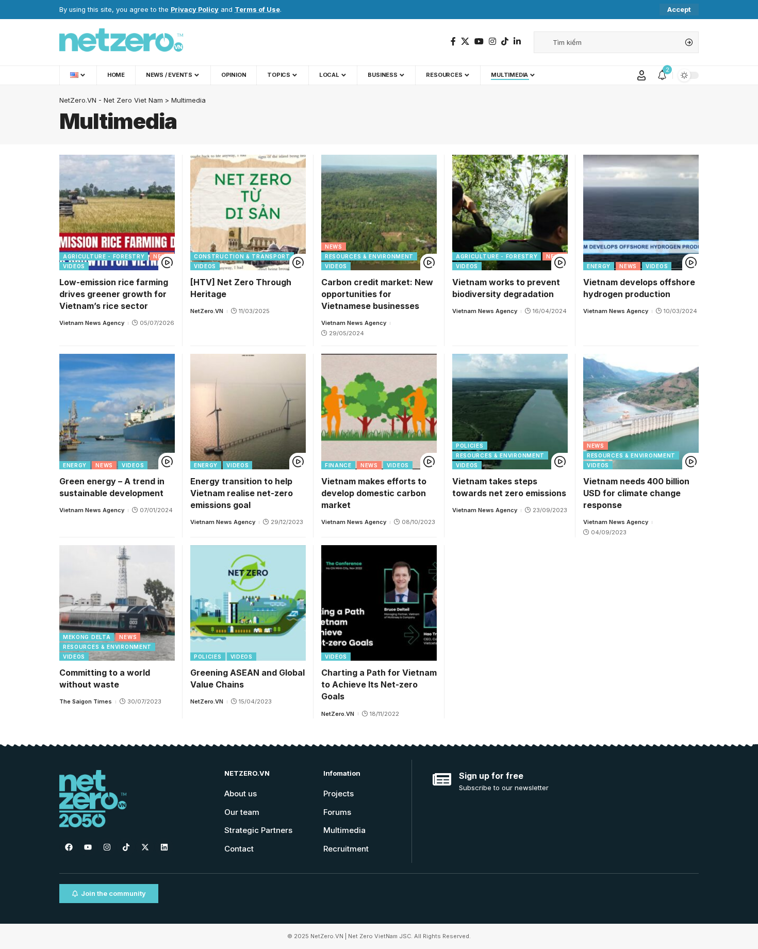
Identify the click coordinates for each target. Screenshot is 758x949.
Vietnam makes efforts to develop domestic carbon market (373, 493)
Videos (74, 266)
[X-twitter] (145, 847)
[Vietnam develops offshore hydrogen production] (641, 212)
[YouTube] (479, 41)
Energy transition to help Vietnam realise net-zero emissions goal (241, 493)
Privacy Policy (195, 9)
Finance (338, 465)
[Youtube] (87, 847)
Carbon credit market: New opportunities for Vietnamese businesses (377, 294)
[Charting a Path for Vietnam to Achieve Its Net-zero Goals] (379, 603)
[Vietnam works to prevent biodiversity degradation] (510, 212)
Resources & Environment (369, 256)
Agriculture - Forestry (103, 256)
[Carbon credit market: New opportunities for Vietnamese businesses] (379, 212)
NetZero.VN (206, 311)
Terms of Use (257, 9)
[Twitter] (465, 41)
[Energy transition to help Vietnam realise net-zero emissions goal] (248, 411)
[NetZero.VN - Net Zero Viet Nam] (121, 42)
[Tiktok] (126, 847)
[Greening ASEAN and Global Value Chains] (248, 603)
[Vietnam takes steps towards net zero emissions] (510, 411)
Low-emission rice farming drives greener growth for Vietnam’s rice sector (113, 294)
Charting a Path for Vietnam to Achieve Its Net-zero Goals (379, 684)
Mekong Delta (86, 637)
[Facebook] (453, 41)
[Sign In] (641, 75)
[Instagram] (492, 41)
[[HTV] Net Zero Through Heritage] (248, 212)
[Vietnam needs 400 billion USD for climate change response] (641, 411)
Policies (470, 446)
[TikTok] (505, 41)
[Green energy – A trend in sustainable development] (117, 411)
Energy (599, 266)
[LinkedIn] (517, 41)
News (162, 256)
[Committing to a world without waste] (117, 603)
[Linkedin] (164, 847)
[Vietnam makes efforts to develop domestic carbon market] (379, 411)
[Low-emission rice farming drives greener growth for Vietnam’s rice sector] (117, 212)
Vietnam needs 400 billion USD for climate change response (636, 493)
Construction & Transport (242, 256)
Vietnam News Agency (91, 322)
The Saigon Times (85, 701)
